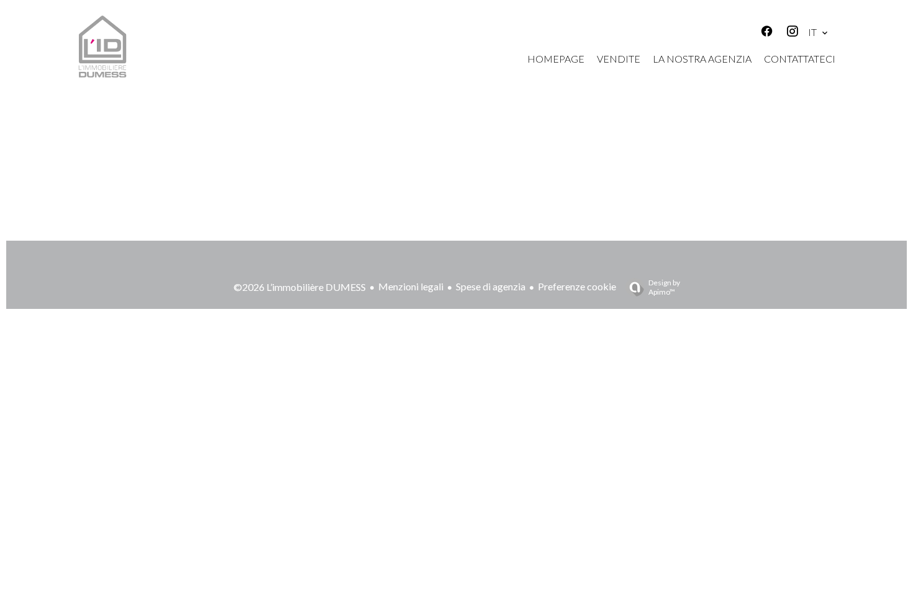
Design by (664, 287)
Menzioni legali (410, 286)
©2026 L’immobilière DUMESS (300, 287)
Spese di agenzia (490, 286)
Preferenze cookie (577, 286)
